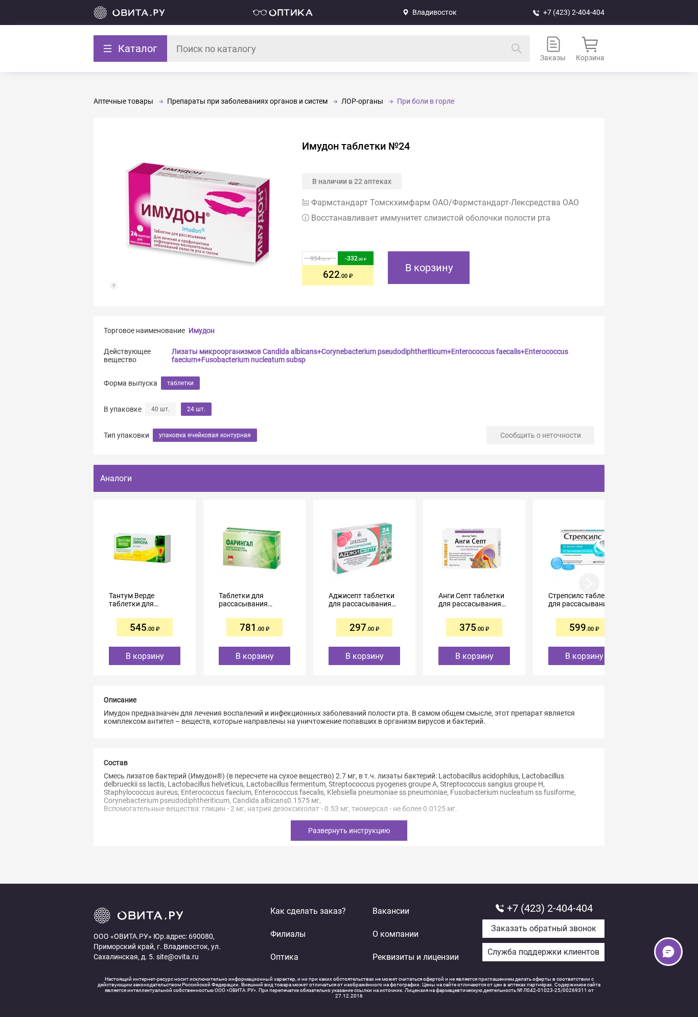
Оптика (284, 957)
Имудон (202, 330)
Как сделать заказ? (308, 911)
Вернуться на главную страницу (129, 12)
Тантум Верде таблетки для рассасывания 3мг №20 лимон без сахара (140, 600)
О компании (395, 934)
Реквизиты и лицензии (416, 957)
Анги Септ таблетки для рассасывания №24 (471, 600)
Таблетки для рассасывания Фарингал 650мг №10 (246, 600)
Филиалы (288, 934)
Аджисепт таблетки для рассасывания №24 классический (361, 600)
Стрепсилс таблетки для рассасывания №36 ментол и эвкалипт (582, 600)
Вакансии (391, 911)
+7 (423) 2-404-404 (573, 12)
